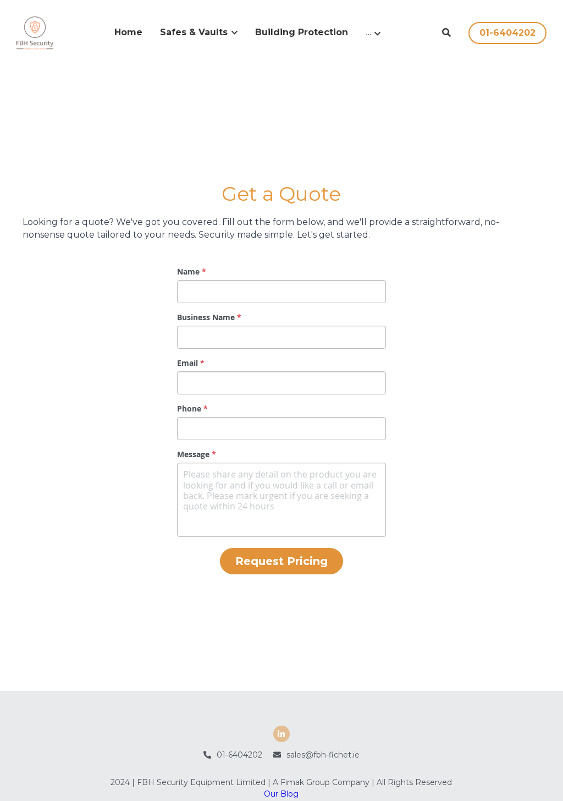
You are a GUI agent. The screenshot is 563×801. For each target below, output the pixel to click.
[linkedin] (281, 684)
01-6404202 (507, 33)
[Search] (446, 32)
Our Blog (281, 744)
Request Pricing (281, 537)
